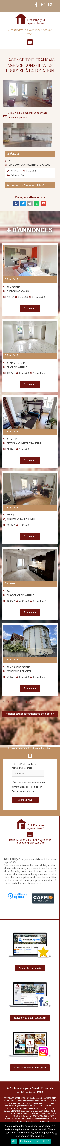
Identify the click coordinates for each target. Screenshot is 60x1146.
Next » (28, 702)
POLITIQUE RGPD (42, 840)
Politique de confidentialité (34, 1141)
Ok (13, 1141)
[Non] (56, 1134)
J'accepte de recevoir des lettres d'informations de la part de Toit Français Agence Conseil (28, 787)
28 (20, 702)
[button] (30, 42)
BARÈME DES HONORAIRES (31, 843)
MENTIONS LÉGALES (20, 840)
